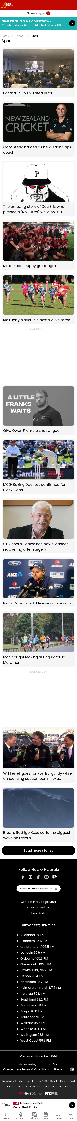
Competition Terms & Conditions (26, 1069)
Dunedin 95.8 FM (32, 952)
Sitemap (59, 1069)
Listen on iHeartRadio (38, 1105)
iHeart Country (15, 1086)
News (20, 36)
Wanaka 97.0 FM (33, 1029)
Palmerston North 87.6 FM (40, 988)
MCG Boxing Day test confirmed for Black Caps (38, 466)
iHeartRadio (38, 913)
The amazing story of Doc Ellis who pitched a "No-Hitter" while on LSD (38, 188)
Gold (72, 1080)
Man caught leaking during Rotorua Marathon (38, 639)
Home (5, 36)
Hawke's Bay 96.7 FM (36, 970)
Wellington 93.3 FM (34, 1034)
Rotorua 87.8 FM (32, 993)
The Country (64, 1086)
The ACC (42, 1080)
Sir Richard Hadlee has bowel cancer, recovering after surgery (38, 525)
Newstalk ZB (9, 1080)
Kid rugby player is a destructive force (38, 299)
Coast (53, 1080)
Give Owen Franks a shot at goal (38, 410)
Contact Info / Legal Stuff (38, 902)
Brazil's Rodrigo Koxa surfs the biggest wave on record (38, 814)
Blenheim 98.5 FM (33, 941)
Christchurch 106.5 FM (37, 946)
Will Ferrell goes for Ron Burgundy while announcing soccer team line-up (38, 755)
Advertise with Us (38, 907)
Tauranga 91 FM (32, 1017)
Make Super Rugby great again (38, 245)
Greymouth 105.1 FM (35, 964)
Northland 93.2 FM (34, 982)
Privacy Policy (27, 1064)
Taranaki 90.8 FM (33, 1005)
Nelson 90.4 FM (31, 976)
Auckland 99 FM (32, 935)
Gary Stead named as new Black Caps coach (38, 129)
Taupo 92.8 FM (31, 1011)
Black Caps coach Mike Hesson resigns (38, 582)
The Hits (29, 1080)
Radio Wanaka (34, 1086)
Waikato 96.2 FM (32, 1023)
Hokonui (49, 1086)
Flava (63, 1080)
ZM (20, 1080)
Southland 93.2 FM (34, 999)
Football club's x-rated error (38, 72)
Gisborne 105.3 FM (34, 958)
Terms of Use (50, 1064)
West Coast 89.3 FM (35, 1040)
